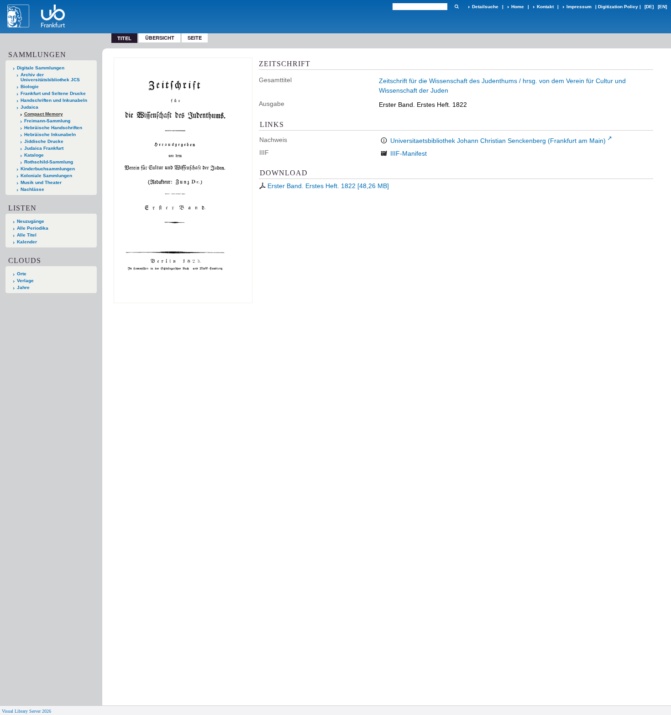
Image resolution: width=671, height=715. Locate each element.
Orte (21, 273)
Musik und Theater (41, 182)
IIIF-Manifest (408, 153)
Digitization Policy (618, 6)
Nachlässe (32, 189)
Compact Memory (43, 113)
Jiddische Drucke (43, 141)
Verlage (25, 280)
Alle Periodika (32, 228)
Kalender (27, 241)
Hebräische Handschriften (53, 127)
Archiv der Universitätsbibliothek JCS (50, 77)
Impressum (579, 6)
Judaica (29, 107)
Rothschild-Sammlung (48, 161)
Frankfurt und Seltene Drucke (53, 93)
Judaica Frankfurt (43, 148)
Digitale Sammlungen (40, 67)
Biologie (30, 86)
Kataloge (34, 155)
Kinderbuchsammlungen (48, 168)
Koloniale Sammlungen (46, 175)
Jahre (23, 287)
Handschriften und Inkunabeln (54, 100)
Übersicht (159, 37)
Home (517, 6)
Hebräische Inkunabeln (50, 134)
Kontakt (545, 6)
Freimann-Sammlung (47, 120)
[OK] (456, 7)
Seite (195, 37)
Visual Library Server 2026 (26, 711)
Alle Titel (27, 234)
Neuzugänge (30, 221)
